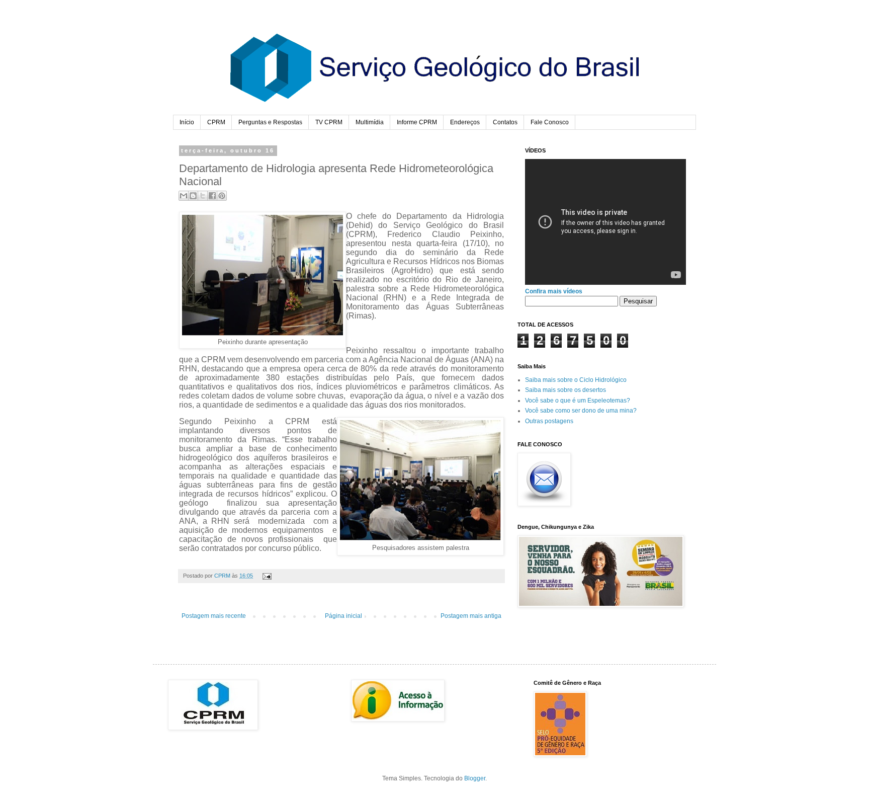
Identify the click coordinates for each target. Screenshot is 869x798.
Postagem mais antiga (471, 615)
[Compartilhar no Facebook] (212, 196)
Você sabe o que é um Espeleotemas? (577, 400)
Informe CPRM (417, 122)
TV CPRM (328, 122)
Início (187, 122)
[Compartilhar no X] (203, 196)
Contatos (505, 122)
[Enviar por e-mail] (184, 196)
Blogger (474, 778)
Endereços (465, 122)
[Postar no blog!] (193, 196)
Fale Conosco (550, 122)
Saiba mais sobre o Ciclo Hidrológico (576, 379)
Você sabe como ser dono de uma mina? (581, 410)
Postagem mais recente (214, 615)
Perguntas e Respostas (270, 122)
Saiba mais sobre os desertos (565, 389)
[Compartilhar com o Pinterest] (222, 196)
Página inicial (343, 615)
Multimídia (370, 122)
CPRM (216, 122)
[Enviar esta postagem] (266, 576)
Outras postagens (549, 421)
